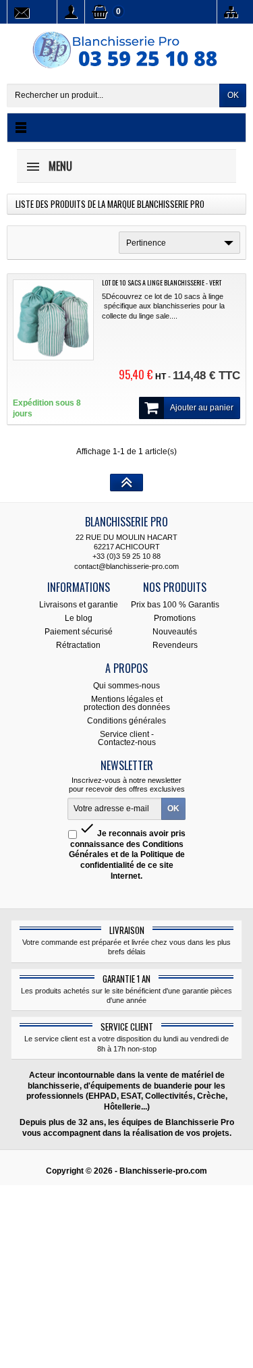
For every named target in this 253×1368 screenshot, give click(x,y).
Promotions (175, 618)
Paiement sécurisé (79, 631)
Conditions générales (126, 721)
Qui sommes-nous (126, 685)
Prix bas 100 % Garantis (175, 604)
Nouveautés (174, 631)
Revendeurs (175, 645)
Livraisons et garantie (78, 604)
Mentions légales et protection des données (127, 703)
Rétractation (78, 645)
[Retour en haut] (126, 482)
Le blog (78, 618)
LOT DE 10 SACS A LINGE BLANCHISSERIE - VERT (161, 282)
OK (233, 95)
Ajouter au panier (201, 407)
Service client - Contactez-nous (127, 738)
